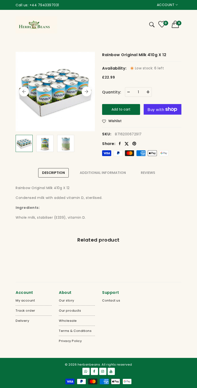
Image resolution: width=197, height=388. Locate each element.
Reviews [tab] (148, 172)
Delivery (22, 320)
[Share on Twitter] (126, 143)
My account (25, 300)
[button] (177, 24)
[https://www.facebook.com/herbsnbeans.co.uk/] (94, 371)
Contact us (111, 300)
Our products (70, 310)
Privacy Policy (70, 341)
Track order (25, 310)
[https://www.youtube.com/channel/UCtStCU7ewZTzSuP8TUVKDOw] (111, 371)
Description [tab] (53, 172)
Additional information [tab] (103, 172)
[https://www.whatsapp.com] (86, 371)
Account (166, 4)
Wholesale (68, 320)
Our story (66, 300)
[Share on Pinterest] (134, 143)
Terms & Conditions (75, 331)
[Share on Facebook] (120, 143)
